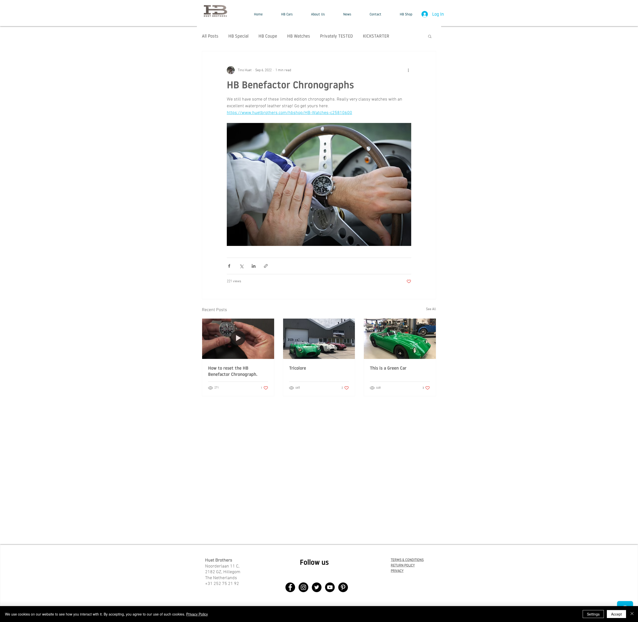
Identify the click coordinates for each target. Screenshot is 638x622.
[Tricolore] (319, 339)
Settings (593, 614)
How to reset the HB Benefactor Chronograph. (232, 371)
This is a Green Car (388, 368)
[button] (287, 14)
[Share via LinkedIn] (253, 266)
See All (431, 309)
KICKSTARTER (376, 36)
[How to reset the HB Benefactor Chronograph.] (238, 339)
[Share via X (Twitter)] (241, 266)
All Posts (210, 36)
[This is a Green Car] (400, 339)
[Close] (632, 614)
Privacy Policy (197, 614)
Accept (616, 614)
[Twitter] (316, 587)
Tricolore (297, 368)
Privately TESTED (336, 36)
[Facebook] (290, 587)
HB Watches (298, 36)
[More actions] (408, 70)
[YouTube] (330, 587)
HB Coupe (267, 36)
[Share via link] (265, 266)
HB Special (238, 36)
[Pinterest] (343, 587)
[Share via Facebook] (229, 266)
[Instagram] (303, 587)
